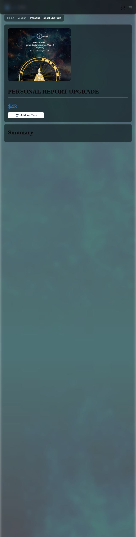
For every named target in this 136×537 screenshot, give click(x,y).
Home (10, 17)
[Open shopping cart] (122, 7)
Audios (22, 17)
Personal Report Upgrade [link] (45, 17)
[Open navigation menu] (130, 7)
